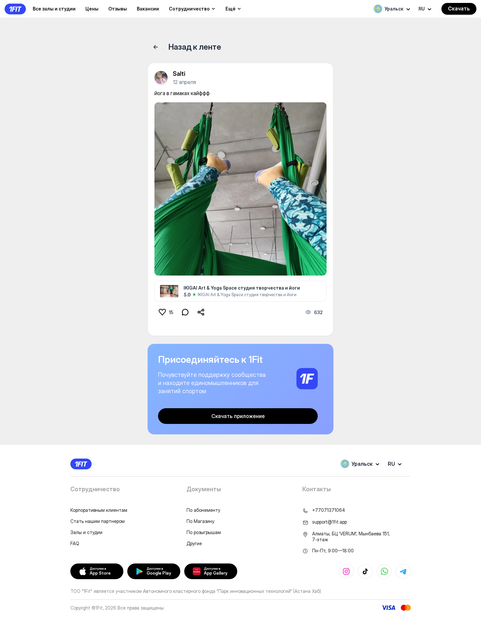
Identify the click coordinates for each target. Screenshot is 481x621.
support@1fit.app (329, 522)
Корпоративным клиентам (98, 510)
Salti (179, 73)
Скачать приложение (238, 416)
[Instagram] (346, 571)
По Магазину (200, 521)
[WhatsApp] (384, 571)
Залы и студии (86, 532)
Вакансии (148, 8)
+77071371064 (328, 510)
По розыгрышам (204, 532)
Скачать (459, 8)
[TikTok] (365, 571)
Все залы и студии (54, 8)
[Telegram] (403, 571)
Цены (91, 8)
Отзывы (117, 8)
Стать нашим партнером (97, 521)
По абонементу (203, 510)
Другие (194, 543)
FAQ (74, 543)
